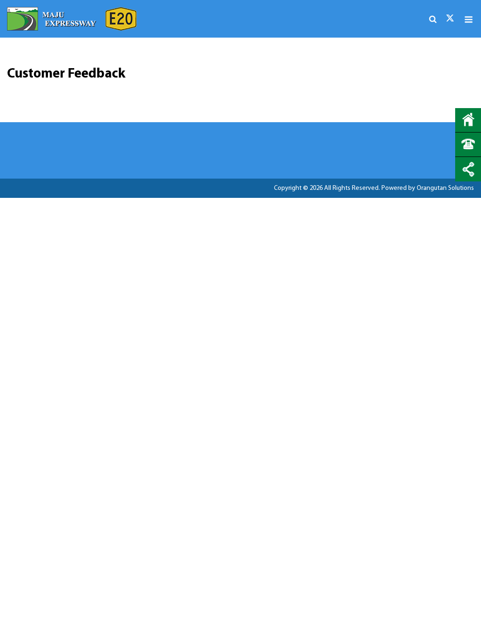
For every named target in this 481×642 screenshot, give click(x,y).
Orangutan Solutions (445, 188)
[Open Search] (433, 20)
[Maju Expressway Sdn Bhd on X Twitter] (450, 18)
